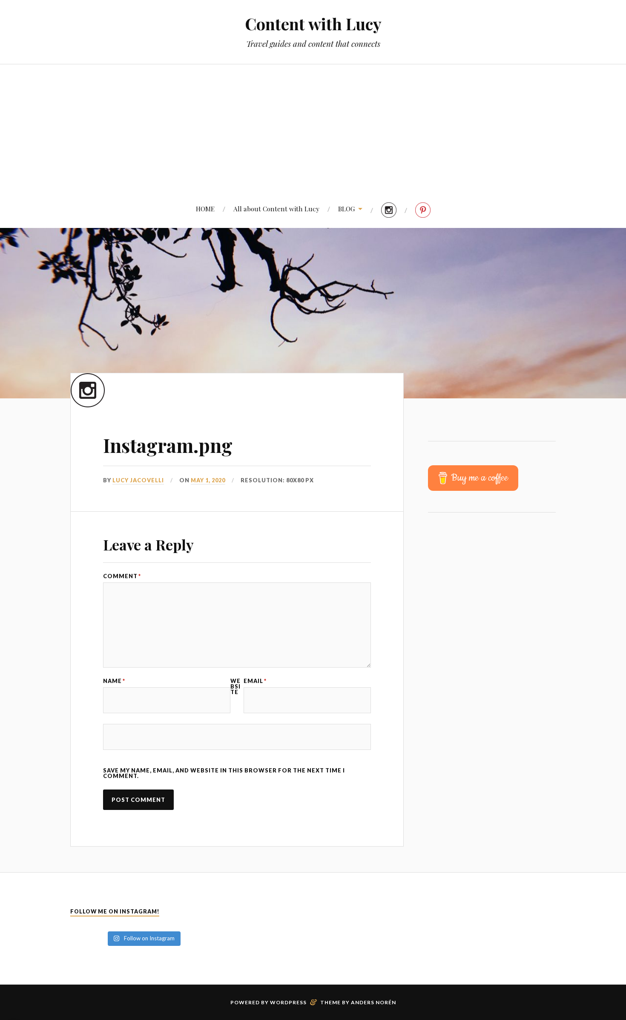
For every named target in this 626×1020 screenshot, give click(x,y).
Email (255, 681)
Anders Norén (373, 1002)
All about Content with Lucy (276, 208)
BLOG (346, 208)
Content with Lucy (313, 24)
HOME (205, 208)
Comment (122, 576)
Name (114, 681)
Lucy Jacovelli (138, 480)
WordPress (288, 1002)
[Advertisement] (313, 128)
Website (235, 686)
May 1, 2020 (208, 480)
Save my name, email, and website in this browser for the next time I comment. (224, 773)
